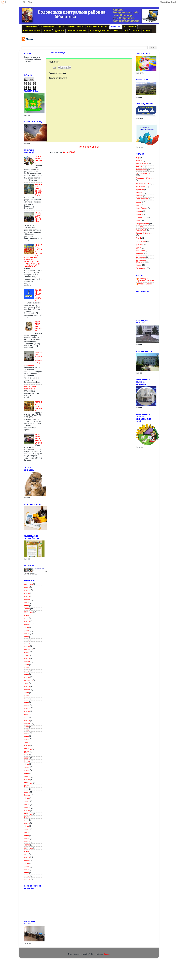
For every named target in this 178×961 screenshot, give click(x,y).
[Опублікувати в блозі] (61, 67)
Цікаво (138, 265)
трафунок (140, 244)
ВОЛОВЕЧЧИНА (47, 26)
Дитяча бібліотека (143, 183)
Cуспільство (141, 268)
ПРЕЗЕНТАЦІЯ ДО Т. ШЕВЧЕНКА (38, 217)
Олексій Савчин (145, 284)
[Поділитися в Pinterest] (69, 67)
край (137, 205)
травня (26, 631)
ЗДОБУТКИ (59, 31)
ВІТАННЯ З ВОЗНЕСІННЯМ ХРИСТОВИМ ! (38, 190)
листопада (28, 584)
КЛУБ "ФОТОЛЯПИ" (31, 31)
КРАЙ (125, 31)
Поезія (138, 221)
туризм (138, 248)
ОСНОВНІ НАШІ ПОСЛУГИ (38, 160)
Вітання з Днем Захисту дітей (30, 388)
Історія (138, 202)
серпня (26, 640)
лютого (27, 587)
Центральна (141, 257)
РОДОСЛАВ (115, 26)
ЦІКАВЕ (116, 31)
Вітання (139, 167)
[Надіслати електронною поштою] (59, 67)
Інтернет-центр (142, 199)
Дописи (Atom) (69, 152)
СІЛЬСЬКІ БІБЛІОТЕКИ (97, 26)
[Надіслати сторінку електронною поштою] (54, 68)
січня (26, 618)
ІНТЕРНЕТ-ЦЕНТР (75, 26)
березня (27, 600)
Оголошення (141, 218)
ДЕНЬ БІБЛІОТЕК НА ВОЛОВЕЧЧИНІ (38, 439)
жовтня (27, 593)
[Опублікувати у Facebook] (67, 67)
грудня (26, 615)
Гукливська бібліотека (145, 178)
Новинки (139, 214)
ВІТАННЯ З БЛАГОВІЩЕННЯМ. (38, 406)
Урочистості (140, 251)
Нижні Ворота (141, 208)
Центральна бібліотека (141, 261)
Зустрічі (139, 193)
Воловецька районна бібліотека (146, 280)
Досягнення (140, 187)
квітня (26, 627)
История (139, 196)
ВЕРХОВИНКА (130, 26)
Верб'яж (139, 161)
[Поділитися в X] (64, 67)
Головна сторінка (30, 26)
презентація (140, 227)
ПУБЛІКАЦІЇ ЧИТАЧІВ (99, 31)
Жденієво (140, 190)
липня (26, 606)
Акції (138, 158)
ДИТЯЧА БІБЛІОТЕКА (77, 31)
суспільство (141, 241)
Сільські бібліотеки (143, 233)
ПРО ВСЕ (135, 31)
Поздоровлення (142, 224)
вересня (27, 590)
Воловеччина (141, 170)
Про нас (61, 26)
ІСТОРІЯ (146, 31)
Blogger (107, 954)
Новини (139, 211)
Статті (138, 238)
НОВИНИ (47, 31)
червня (26, 603)
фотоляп (139, 254)
